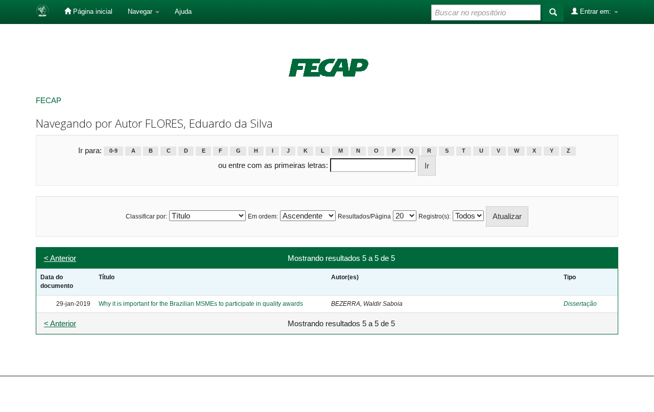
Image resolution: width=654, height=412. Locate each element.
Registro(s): (434, 216)
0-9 (113, 151)
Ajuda (183, 11)
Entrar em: (595, 11)
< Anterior (60, 258)
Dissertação (580, 303)
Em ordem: (263, 216)
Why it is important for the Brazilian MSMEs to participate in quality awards (201, 303)
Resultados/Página (364, 216)
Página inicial (91, 11)
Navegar (141, 11)
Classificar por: (146, 216)
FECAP (48, 100)
